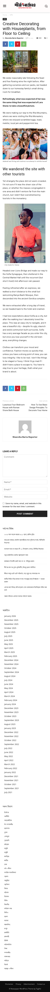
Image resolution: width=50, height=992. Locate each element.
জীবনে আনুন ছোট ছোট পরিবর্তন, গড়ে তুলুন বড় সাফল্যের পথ (22, 573)
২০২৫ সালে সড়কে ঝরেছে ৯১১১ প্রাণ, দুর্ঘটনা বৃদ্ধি (19, 534)
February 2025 (10, 656)
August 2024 (9, 676)
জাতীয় (11, 15)
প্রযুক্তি (6, 880)
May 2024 (8, 688)
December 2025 (11, 620)
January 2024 (10, 704)
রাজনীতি (6, 932)
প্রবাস (6, 876)
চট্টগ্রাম (6, 844)
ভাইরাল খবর (8, 908)
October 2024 (10, 668)
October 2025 (10, 628)
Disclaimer (9, 984)
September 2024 (11, 672)
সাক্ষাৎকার (7, 956)
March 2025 (9, 652)
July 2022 (8, 748)
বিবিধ (5, 900)
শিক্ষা (5, 948)
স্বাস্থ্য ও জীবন (8, 968)
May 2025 (8, 644)
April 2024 (8, 692)
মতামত (6, 920)
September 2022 (11, 744)
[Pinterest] (17, 44)
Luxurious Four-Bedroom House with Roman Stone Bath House (14, 408)
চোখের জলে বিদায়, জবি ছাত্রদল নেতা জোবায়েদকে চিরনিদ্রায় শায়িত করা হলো (25, 588)
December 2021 (11, 776)
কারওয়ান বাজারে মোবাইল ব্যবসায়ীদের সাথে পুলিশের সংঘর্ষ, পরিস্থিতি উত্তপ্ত (24, 541)
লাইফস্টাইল (7, 944)
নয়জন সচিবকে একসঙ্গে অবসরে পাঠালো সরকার (17, 596)
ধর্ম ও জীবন (7, 868)
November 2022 (11, 736)
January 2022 (10, 772)
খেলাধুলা (6, 836)
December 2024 (11, 660)
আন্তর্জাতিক (8, 820)
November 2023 (11, 712)
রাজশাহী (6, 936)
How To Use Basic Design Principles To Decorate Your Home (38, 408)
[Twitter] (11, 44)
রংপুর (5, 928)
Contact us (41, 984)
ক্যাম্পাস (6, 828)
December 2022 (11, 732)
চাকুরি (6, 848)
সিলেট (6, 964)
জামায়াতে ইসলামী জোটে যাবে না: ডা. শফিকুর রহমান (19, 561)
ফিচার (6, 888)
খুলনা (5, 832)
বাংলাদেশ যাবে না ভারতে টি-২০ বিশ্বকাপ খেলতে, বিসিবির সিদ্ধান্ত (24, 549)
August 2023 (9, 724)
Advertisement (29, 984)
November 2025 (11, 624)
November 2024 (11, 664)
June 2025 (8, 640)
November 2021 (11, 780)
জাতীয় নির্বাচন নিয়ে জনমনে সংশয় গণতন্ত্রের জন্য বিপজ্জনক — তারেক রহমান (24, 580)
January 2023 (10, 728)
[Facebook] (5, 44)
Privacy (18, 984)
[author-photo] (25, 433)
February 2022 (10, 768)
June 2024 (8, 684)
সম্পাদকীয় (7, 952)
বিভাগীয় (6, 904)
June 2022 (8, 752)
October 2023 (10, 716)
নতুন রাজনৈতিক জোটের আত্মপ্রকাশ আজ (16, 555)
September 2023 (11, 720)
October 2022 (10, 740)
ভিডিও (6, 912)
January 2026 (10, 616)
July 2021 (8, 792)
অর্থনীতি (6, 816)
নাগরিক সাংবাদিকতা (10, 872)
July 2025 (8, 636)
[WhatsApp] (23, 44)
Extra (6, 812)
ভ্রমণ (6, 916)
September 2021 (11, 788)
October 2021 (10, 784)
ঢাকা (5, 864)
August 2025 (9, 632)
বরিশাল (6, 892)
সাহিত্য (6, 960)
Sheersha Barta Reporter (14, 38)
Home (5, 15)
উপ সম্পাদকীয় (8, 824)
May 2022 (8, 756)
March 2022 (9, 764)
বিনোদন (6, 896)
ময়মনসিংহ (7, 924)
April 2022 (8, 760)
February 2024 (10, 700)
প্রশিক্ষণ (6, 884)
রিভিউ (6, 940)
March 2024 (9, 696)
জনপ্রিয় (6, 856)
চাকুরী (6, 852)
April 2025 (8, 648)
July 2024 (8, 680)
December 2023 (11, 708)
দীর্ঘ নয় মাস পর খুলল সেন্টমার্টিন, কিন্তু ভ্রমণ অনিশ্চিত (19, 567)
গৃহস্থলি (6, 840)
